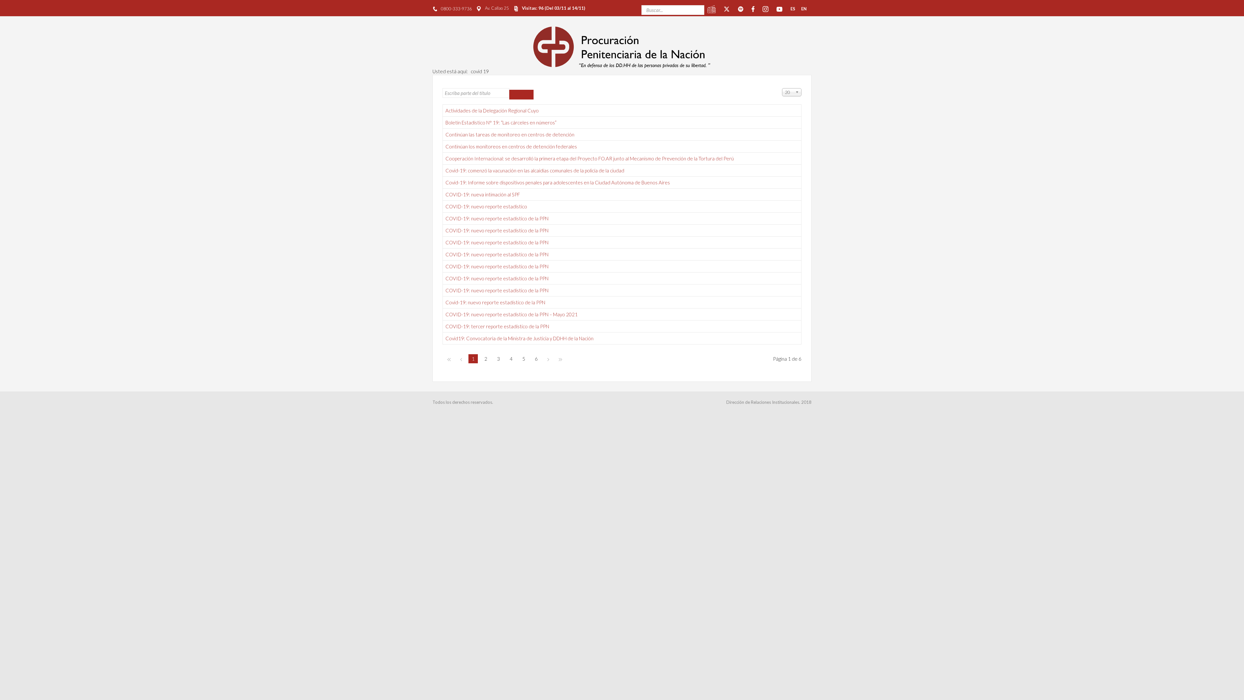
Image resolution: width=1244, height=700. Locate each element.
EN (804, 8)
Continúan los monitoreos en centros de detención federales (511, 146)
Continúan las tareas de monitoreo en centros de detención (509, 134)
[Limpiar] (527, 94)
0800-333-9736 (456, 8)
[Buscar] (515, 94)
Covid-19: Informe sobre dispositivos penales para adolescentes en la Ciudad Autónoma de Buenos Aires (557, 182)
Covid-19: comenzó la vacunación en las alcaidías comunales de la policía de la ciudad (534, 170)
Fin (560, 359)
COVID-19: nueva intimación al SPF (482, 194)
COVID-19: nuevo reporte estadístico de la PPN (496, 218)
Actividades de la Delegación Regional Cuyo (492, 110)
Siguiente (548, 359)
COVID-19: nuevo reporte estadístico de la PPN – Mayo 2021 (511, 314)
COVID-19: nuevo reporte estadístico (486, 206)
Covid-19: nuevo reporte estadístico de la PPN (495, 302)
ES (792, 8)
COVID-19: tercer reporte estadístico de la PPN (497, 326)
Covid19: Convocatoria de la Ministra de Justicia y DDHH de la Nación (519, 338)
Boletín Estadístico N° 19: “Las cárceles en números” (501, 122)
